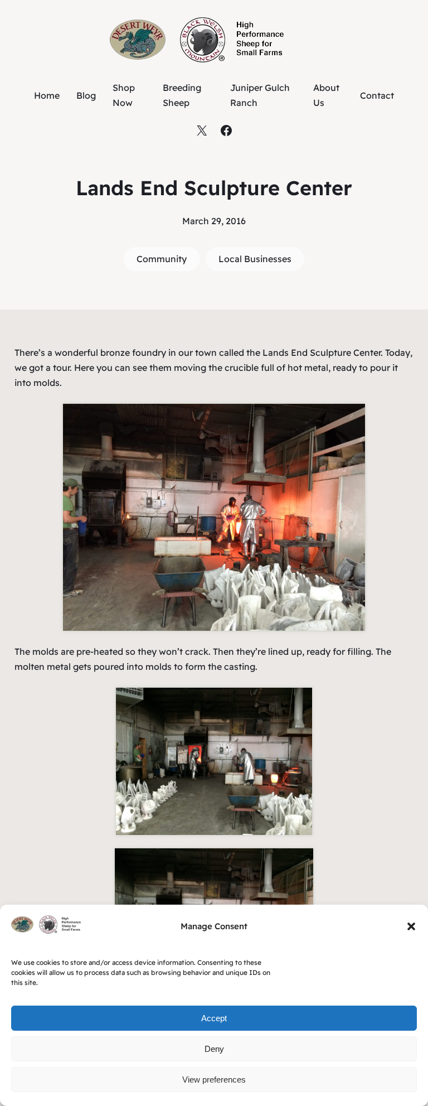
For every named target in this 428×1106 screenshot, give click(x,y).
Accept (214, 1018)
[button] (411, 926)
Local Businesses (254, 258)
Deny (214, 1049)
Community (162, 258)
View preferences (214, 1079)
